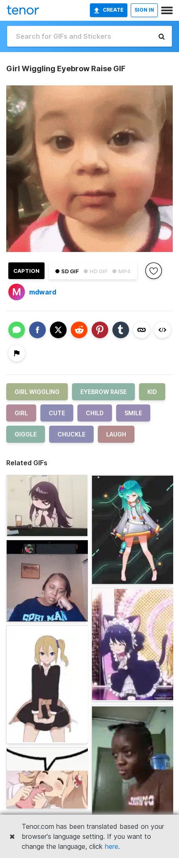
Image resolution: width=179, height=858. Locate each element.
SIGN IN (144, 10)
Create (113, 10)
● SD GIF (67, 271)
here (111, 846)
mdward (42, 292)
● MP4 (121, 271)
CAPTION (26, 270)
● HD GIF (95, 271)
